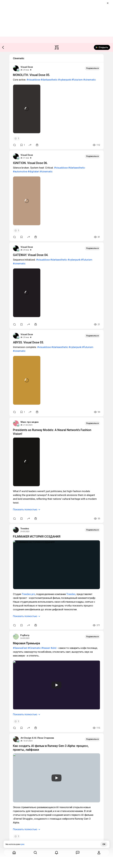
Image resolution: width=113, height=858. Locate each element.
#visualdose (33, 79)
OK (103, 844)
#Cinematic (34, 647)
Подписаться (92, 68)
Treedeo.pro (28, 594)
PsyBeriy (24, 635)
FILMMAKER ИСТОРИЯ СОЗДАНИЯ (36, 536)
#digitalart (33, 171)
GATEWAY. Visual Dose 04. (30, 255)
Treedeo (24, 528)
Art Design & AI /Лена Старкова (37, 738)
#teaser (45, 647)
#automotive (20, 171)
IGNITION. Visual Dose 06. (30, 163)
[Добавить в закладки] (21, 237)
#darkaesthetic (49, 79)
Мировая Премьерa (26, 643)
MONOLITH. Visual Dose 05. (31, 75)
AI (21, 70)
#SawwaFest (20, 647)
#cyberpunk (64, 79)
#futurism (77, 79)
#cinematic (89, 79)
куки (22, 844)
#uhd (53, 647)
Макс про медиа (30, 422)
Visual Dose (27, 67)
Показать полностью (25, 509)
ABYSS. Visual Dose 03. (28, 342)
